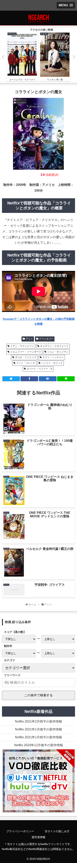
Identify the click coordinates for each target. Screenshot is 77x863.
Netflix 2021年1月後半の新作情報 (38, 729)
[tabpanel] (22, 56)
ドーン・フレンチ (25, 363)
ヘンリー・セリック (52, 363)
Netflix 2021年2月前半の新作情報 (38, 721)
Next (74, 57)
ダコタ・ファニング (25, 357)
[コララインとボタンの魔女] (47, 378)
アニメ (29, 338)
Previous (3, 57)
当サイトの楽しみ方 (57, 831)
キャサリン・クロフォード (54, 346)
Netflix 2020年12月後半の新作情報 (38, 745)
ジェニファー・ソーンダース (25, 351)
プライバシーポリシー (20, 831)
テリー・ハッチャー (53, 357)
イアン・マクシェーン (22, 346)
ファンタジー (46, 338)
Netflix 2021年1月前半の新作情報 (38, 737)
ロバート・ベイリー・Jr (39, 368)
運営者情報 (38, 837)
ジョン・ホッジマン (58, 351)
